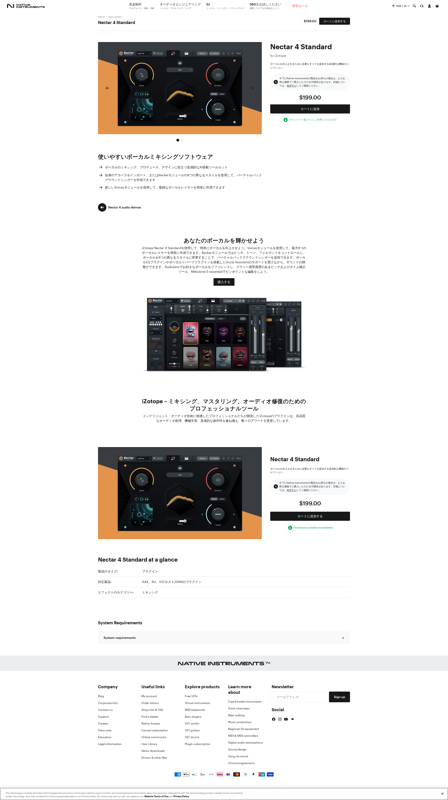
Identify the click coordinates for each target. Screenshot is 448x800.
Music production (240, 722)
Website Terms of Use (156, 796)
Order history (150, 703)
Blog (101, 696)
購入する (224, 281)
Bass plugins (193, 716)
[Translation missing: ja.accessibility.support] (422, 6)
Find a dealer (149, 716)
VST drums (192, 737)
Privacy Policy (181, 796)
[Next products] (252, 88)
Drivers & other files (154, 757)
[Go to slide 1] (177, 140)
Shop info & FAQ (152, 709)
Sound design (237, 749)
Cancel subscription (154, 730)
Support (103, 716)
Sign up (339, 696)
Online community (153, 737)
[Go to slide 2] (182, 140)
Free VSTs (191, 696)
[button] (119, 207)
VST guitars (192, 730)
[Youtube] (286, 719)
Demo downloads (153, 750)
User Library (149, 744)
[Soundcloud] (292, 719)
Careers (103, 723)
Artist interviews (239, 708)
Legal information (110, 744)
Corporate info (108, 703)
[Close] (442, 794)
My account (149, 696)
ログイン (291, 85)
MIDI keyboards (195, 709)
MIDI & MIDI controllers (243, 735)
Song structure (238, 756)
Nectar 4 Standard (116, 22)
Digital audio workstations (245, 742)
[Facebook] (274, 719)
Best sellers (115, 16)
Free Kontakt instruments (245, 701)
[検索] (414, 6)
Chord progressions (241, 763)
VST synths (192, 723)
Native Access (150, 723)
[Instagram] (280, 719)
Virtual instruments (197, 703)
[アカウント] (429, 6)
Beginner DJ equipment (243, 728)
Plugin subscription (197, 744)
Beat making (236, 715)
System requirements (120, 637)
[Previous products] (107, 88)
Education (104, 737)
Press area (104, 730)
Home (101, 16)
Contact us (105, 709)
